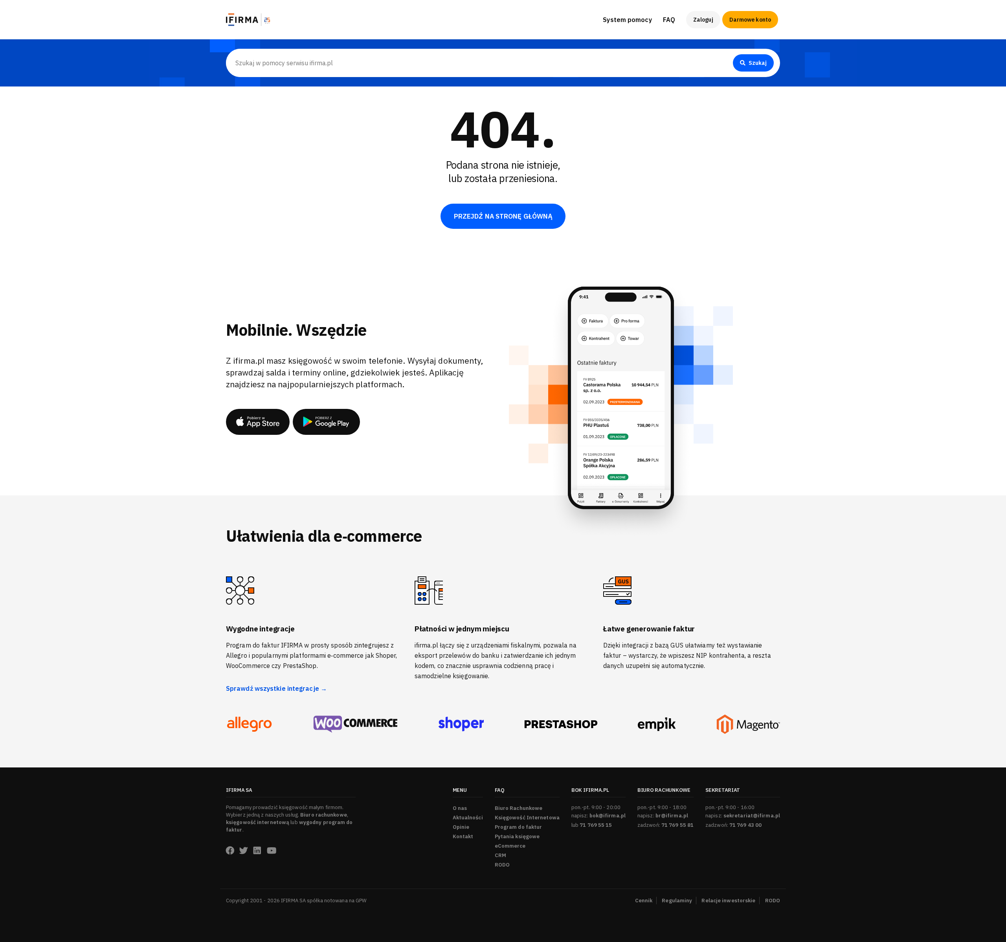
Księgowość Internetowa (527, 817)
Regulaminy (677, 900)
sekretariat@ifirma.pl (751, 815)
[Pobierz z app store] (258, 422)
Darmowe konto (750, 19)
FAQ (669, 20)
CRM (500, 855)
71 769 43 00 (745, 825)
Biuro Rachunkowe (690, 44)
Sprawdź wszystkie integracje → (276, 688)
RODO (502, 864)
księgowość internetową (257, 822)
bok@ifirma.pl (607, 815)
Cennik (644, 900)
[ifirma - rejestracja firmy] (355, 724)
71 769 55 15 (596, 825)
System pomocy (627, 20)
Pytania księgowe (517, 836)
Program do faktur (518, 827)
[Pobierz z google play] (326, 422)
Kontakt (463, 836)
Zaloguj (703, 19)
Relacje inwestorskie (728, 900)
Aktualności (468, 817)
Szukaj (758, 62)
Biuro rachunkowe (323, 814)
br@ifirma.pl (671, 815)
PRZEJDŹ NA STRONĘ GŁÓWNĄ (503, 216)
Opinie (461, 827)
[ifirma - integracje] (249, 724)
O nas (460, 808)
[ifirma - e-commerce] (657, 724)
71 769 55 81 (677, 825)
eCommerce (510, 846)
